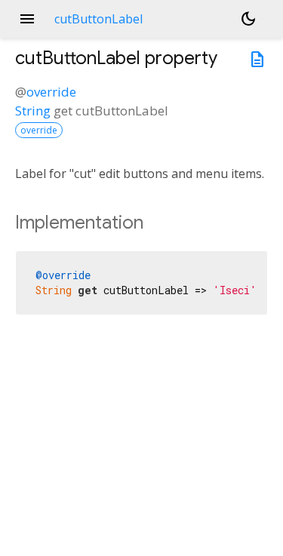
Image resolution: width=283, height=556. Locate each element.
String (33, 110)
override (51, 91)
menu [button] (27, 19)
